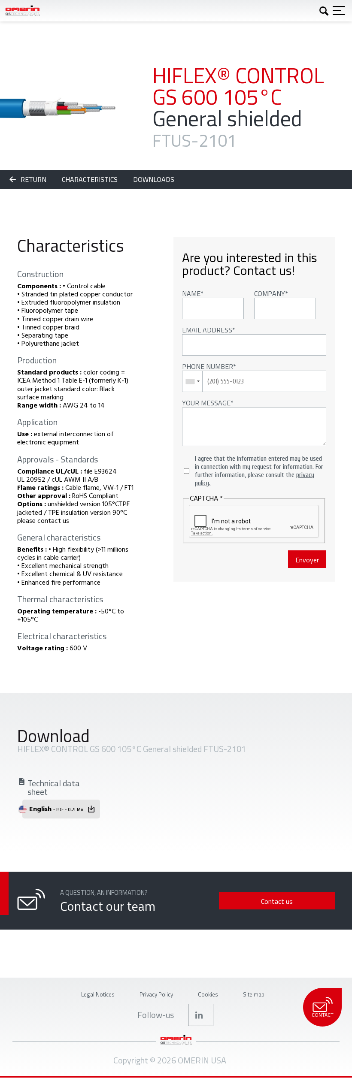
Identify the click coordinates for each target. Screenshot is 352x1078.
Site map (253, 994)
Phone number (207, 366)
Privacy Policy (156, 994)
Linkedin (200, 1015)
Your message (206, 403)
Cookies (208, 994)
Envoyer (307, 560)
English (56, 808)
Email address (207, 330)
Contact (323, 1015)
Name (191, 293)
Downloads (153, 179)
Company (269, 293)
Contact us (277, 901)
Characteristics (90, 179)
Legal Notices (98, 994)
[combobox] (192, 381)
